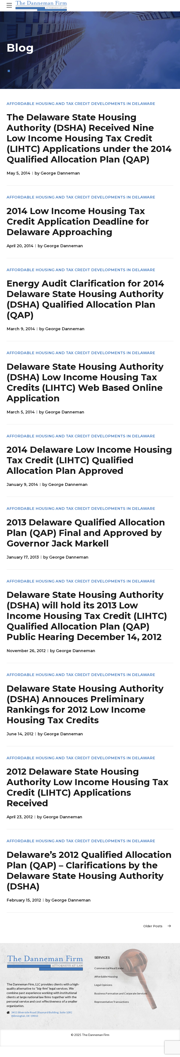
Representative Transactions (111, 1001)
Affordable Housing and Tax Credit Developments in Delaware (81, 103)
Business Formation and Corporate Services (120, 993)
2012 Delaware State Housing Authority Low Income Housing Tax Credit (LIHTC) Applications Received (87, 787)
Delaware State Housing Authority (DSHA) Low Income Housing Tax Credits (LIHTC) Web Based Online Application (85, 382)
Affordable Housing (106, 976)
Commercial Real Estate (109, 968)
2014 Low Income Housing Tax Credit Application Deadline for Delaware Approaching (78, 221)
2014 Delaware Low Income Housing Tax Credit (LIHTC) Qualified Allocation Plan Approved (89, 460)
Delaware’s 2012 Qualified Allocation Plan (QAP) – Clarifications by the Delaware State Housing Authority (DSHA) (89, 870)
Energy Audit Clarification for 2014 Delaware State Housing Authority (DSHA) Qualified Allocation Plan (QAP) (85, 299)
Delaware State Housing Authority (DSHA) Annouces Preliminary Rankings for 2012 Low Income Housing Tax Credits (85, 704)
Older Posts (152, 926)
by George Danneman (57, 173)
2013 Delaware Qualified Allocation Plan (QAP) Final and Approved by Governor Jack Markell (86, 533)
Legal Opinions (103, 985)
